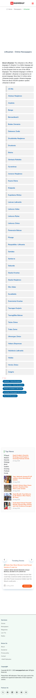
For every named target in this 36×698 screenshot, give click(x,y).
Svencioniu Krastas (15, 301)
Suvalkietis (12, 294)
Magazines (4, 629)
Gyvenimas (12, 167)
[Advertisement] (18, 29)
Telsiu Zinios (13, 322)
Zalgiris (11, 372)
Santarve (11, 259)
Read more (27, 586)
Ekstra (10, 152)
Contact (3, 656)
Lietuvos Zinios (14, 223)
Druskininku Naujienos (16, 138)
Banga (10, 110)
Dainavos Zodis (14, 131)
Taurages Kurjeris (15, 308)
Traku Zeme (12, 329)
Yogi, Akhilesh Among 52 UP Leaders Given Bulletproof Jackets (22, 478)
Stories (3, 623)
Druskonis (12, 145)
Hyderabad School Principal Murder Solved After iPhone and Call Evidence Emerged (22, 504)
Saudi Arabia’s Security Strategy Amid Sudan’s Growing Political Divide (21, 457)
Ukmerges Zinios (14, 336)
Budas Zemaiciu (14, 124)
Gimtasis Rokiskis (14, 159)
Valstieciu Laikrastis (15, 351)
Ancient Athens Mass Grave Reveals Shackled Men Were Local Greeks (22, 487)
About (3, 646)
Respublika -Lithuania (16, 244)
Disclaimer (4, 650)
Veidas (10, 358)
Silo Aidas (12, 287)
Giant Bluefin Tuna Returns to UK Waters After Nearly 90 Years (22, 495)
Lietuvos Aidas (13, 209)
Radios (3, 636)
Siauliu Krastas (14, 273)
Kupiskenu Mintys (14, 195)
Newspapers (18, 9)
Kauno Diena (13, 181)
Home (10, 9)
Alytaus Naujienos (15, 96)
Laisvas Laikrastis (15, 202)
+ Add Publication (6, 659)
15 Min (10, 89)
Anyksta (11, 103)
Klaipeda (11, 188)
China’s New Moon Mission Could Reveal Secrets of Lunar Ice (16, 570)
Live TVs (3, 632)
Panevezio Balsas (15, 230)
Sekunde (11, 266)
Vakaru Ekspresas (15, 343)
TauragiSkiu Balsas (15, 315)
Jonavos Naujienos (15, 174)
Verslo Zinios (13, 365)
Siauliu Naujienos (14, 280)
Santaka (11, 252)
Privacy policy (5, 653)
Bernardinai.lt (13, 117)
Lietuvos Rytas (13, 216)
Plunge (11, 237)
